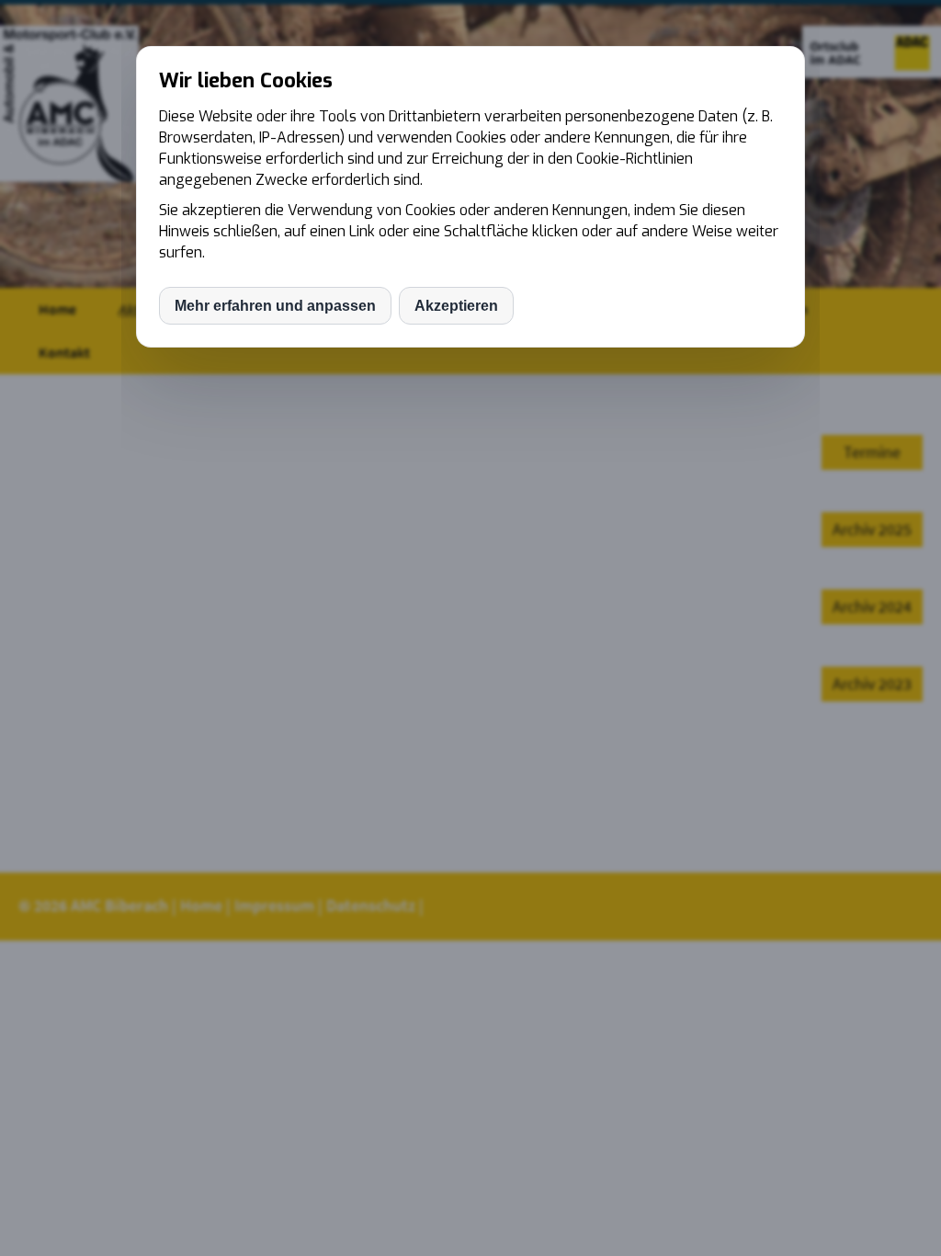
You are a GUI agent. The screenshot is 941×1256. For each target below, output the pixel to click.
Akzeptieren (456, 306)
